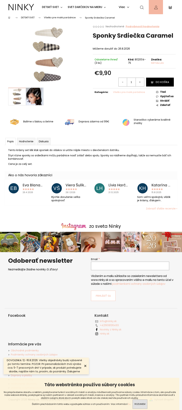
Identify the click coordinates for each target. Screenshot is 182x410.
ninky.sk (104, 333)
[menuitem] (53, 7)
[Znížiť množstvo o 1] (123, 82)
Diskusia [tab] (44, 141)
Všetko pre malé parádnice (129, 92)
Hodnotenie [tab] (26, 141)
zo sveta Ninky (105, 226)
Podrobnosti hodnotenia (142, 26)
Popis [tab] (10, 141)
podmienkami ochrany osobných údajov (138, 284)
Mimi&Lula (157, 63)
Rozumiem (140, 404)
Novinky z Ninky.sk (110, 329)
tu (129, 404)
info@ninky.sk (108, 321)
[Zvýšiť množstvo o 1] (140, 82)
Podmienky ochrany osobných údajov (34, 354)
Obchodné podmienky (25, 350)
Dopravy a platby (21, 375)
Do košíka (162, 82)
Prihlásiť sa (103, 296)
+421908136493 (109, 325)
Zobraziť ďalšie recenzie (161, 208)
